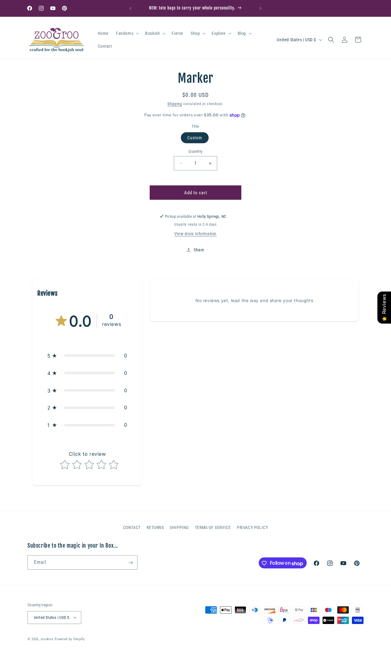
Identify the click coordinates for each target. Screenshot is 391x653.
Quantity (195, 151)
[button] (126, 33)
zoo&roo (47, 639)
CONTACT (132, 527)
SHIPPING (179, 527)
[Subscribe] (130, 563)
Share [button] (199, 249)
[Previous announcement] (130, 8)
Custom (194, 137)
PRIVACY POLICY (252, 527)
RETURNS (155, 527)
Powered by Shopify (70, 639)
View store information (195, 233)
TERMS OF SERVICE (213, 527)
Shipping (174, 104)
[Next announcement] (260, 8)
